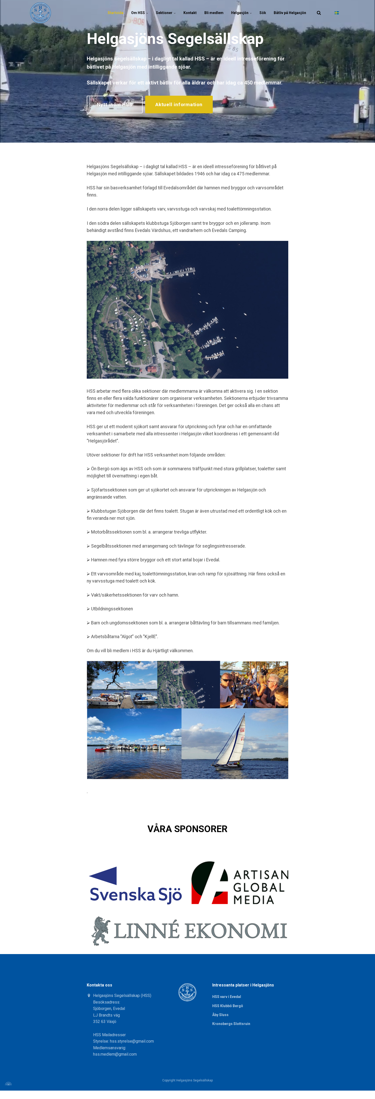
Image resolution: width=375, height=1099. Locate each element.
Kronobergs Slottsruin (231, 1024)
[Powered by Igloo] (7, 1083)
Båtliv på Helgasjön (290, 13)
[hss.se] (40, 13)
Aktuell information (179, 104)
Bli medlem (213, 13)
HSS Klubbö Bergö (227, 1006)
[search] (319, 13)
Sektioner (164, 13)
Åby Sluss (220, 1015)
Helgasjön (240, 13)
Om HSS (138, 13)
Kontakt (190, 13)
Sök (262, 13)
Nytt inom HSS (114, 104)
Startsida (115, 13)
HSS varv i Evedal (226, 997)
